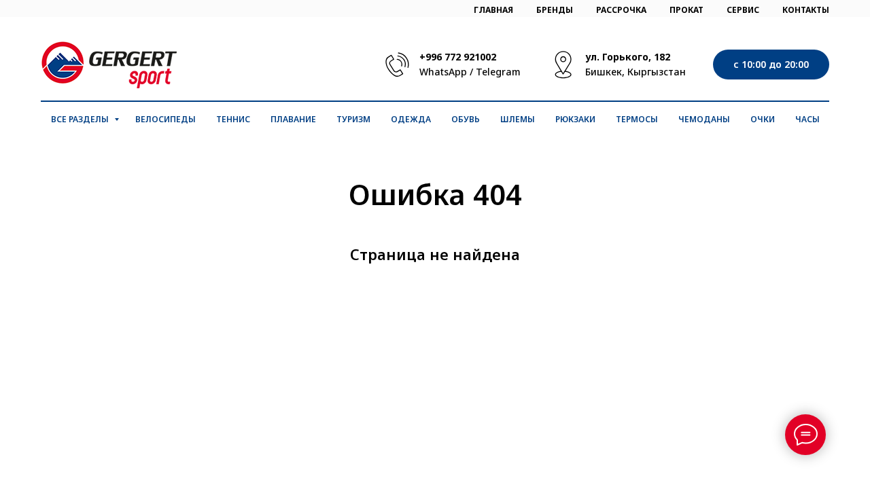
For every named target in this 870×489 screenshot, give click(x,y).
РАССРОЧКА (621, 10)
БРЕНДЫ (554, 10)
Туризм (353, 119)
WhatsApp (443, 71)
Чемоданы (704, 119)
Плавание (293, 119)
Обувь (465, 119)
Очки (762, 119)
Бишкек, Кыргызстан (635, 71)
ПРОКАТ (686, 10)
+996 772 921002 (457, 56)
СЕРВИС (743, 10)
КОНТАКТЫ (805, 10)
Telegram (498, 71)
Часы (807, 119)
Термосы (637, 119)
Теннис (233, 119)
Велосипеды (165, 119)
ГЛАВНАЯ (493, 10)
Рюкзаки (575, 119)
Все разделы (81, 119)
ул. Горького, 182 (627, 56)
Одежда (411, 119)
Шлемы (517, 119)
